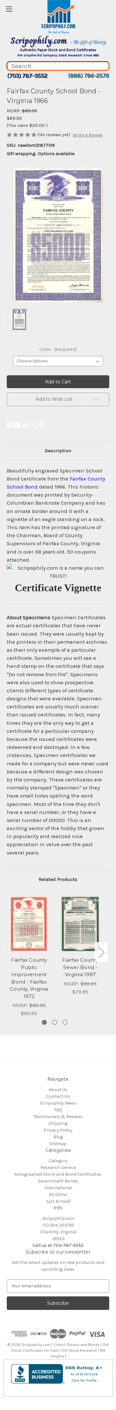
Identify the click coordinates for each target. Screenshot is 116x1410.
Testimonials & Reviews (58, 1116)
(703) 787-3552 (27, 75)
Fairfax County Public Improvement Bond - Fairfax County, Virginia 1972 (29, 978)
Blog (58, 1137)
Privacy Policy (58, 1130)
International (58, 1188)
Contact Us (58, 1096)
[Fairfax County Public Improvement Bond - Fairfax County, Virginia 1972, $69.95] (29, 924)
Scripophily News (58, 1103)
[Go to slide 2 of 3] (54, 1022)
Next (101, 952)
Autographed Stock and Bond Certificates (58, 1174)
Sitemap (58, 1143)
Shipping (58, 1123)
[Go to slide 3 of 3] (65, 1022)
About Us (58, 1089)
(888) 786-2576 (88, 75)
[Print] (26, 424)
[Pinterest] (41, 424)
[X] (33, 424)
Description (58, 450)
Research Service (58, 1167)
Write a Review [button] (87, 135)
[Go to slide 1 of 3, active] (44, 1022)
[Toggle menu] (9, 9)
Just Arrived (58, 1201)
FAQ (58, 1110)
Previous (8, 952)
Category (58, 1160)
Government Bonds (58, 1181)
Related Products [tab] (58, 879)
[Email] (18, 424)
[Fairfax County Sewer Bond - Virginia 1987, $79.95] (80, 924)
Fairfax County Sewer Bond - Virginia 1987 (80, 967)
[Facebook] (10, 424)
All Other (58, 1194)
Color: (58, 349)
